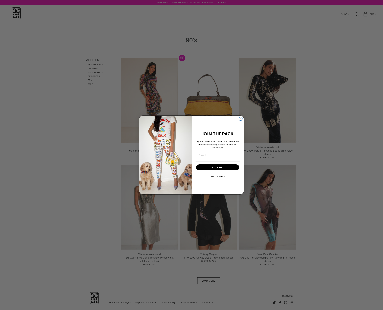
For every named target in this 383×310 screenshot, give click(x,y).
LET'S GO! (218, 167)
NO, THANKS (218, 176)
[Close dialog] (240, 119)
